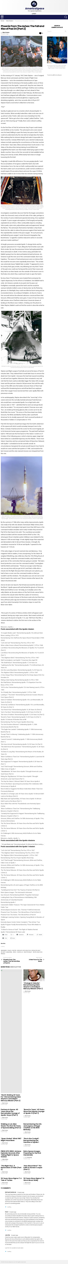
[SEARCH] (66, 17)
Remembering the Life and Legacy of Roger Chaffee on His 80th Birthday (32, 1127)
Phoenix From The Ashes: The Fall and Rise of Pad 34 (18, 915)
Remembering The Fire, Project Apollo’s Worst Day (17, 722)
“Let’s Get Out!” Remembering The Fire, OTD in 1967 (18, 643)
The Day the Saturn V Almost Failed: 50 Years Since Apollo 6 (20, 781)
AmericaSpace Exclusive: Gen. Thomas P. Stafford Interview (20, 910)
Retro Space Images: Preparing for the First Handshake (32, 1153)
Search (65, 31)
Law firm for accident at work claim (14, 1248)
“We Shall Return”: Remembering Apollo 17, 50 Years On (19, 662)
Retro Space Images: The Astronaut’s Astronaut (16, 892)
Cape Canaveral (7, 952)
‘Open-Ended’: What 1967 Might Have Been (11, 1139)
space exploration (24, 950)
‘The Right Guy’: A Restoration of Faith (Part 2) (11, 1168)
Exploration (38, 952)
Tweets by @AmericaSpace (54, 75)
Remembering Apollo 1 (8, 902)
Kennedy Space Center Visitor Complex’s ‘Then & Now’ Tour (20, 922)
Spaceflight (36, 950)
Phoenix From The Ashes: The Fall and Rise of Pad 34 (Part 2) (21, 912)
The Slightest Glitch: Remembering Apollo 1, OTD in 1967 (19, 672)
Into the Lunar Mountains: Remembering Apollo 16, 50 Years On (21, 670)
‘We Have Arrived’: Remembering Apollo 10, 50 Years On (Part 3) (21, 744)
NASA (3, 954)
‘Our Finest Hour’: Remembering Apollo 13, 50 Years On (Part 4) (21, 709)
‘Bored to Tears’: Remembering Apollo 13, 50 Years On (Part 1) (21, 717)
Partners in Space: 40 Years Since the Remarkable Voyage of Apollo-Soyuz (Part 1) (10, 1112)
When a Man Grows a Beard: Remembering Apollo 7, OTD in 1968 (22, 645)
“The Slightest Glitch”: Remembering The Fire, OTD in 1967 (20, 658)
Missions (4, 627)
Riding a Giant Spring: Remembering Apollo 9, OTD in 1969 (19, 680)
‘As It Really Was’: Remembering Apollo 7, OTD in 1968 (18, 692)
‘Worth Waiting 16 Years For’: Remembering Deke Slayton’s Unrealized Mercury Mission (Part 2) (11, 1098)
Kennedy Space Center (9, 950)
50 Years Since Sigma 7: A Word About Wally (33, 1179)
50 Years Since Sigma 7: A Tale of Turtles (11, 1179)
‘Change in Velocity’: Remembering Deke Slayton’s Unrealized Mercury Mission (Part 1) (33, 986)
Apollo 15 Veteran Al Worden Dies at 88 (13, 719)
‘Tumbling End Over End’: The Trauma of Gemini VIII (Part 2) (20, 890)
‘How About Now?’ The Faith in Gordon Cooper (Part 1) (32, 1168)
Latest (34, 13)
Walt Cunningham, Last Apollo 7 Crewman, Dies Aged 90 (19, 660)
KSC (15, 952)
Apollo (10, 627)
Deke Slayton (15, 967)
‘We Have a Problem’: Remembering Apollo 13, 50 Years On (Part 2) (22, 714)
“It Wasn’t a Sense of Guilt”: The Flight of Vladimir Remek (19, 929)
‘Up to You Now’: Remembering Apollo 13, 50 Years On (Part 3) (21, 712)
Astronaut (28, 952)
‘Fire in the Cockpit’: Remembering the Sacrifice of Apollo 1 (31, 1140)
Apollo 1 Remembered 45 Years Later (13, 932)
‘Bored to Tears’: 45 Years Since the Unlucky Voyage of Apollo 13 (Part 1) (33, 1111)
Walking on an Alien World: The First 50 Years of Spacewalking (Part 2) (11, 1126)
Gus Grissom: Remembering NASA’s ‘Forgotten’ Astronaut (20, 895)
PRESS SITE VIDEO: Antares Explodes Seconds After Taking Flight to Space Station (11, 1154)
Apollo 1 (16, 838)
